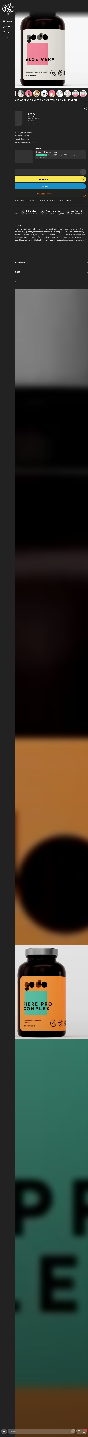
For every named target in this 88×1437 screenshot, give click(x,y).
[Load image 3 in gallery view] (20, 93)
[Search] (73, 1431)
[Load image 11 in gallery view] (83, 93)
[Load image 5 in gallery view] (36, 93)
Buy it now (44, 186)
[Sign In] (84, 3)
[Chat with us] (79, 1431)
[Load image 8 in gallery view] (59, 93)
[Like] (85, 101)
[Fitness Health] (8, 9)
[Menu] (4, 1431)
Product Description (11, 226)
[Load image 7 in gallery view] (52, 93)
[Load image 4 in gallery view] (28, 93)
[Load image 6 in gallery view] (44, 93)
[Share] (85, 108)
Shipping (38, 148)
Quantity (6, 167)
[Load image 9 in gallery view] (67, 93)
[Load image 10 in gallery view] (75, 93)
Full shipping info (41, 157)
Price (4, 148)
